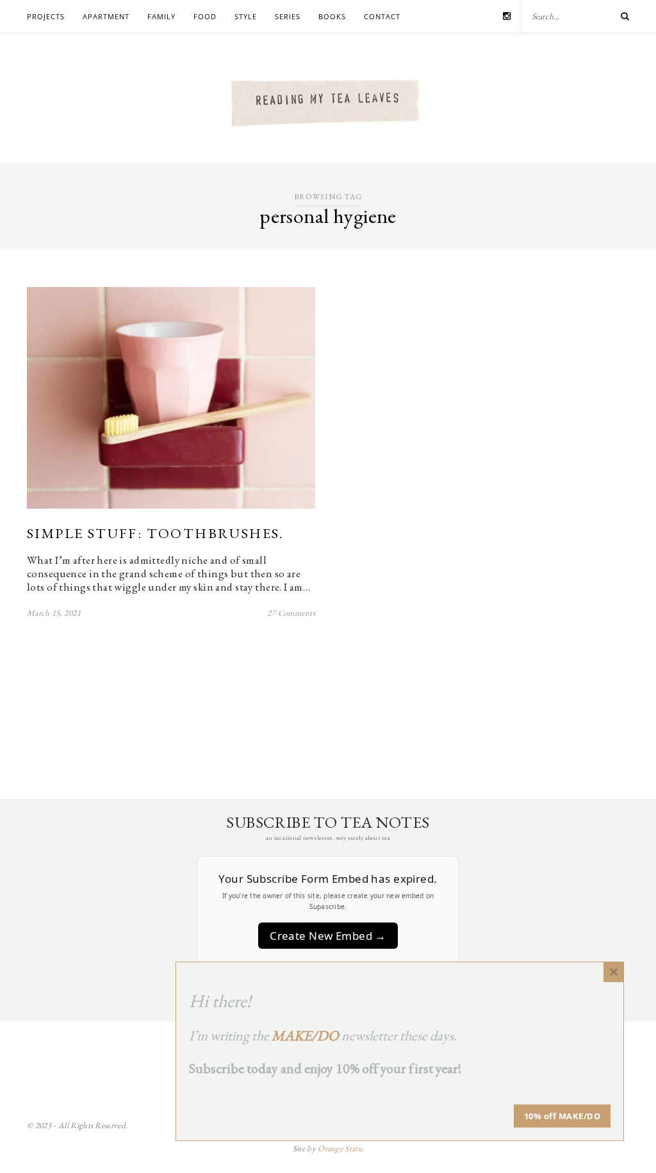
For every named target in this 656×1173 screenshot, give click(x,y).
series (287, 16)
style (245, 16)
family (161, 16)
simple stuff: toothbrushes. (155, 533)
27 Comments (291, 612)
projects (46, 16)
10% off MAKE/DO (562, 1116)
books (332, 16)
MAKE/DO (305, 1035)
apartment (106, 16)
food (205, 16)
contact (382, 16)
